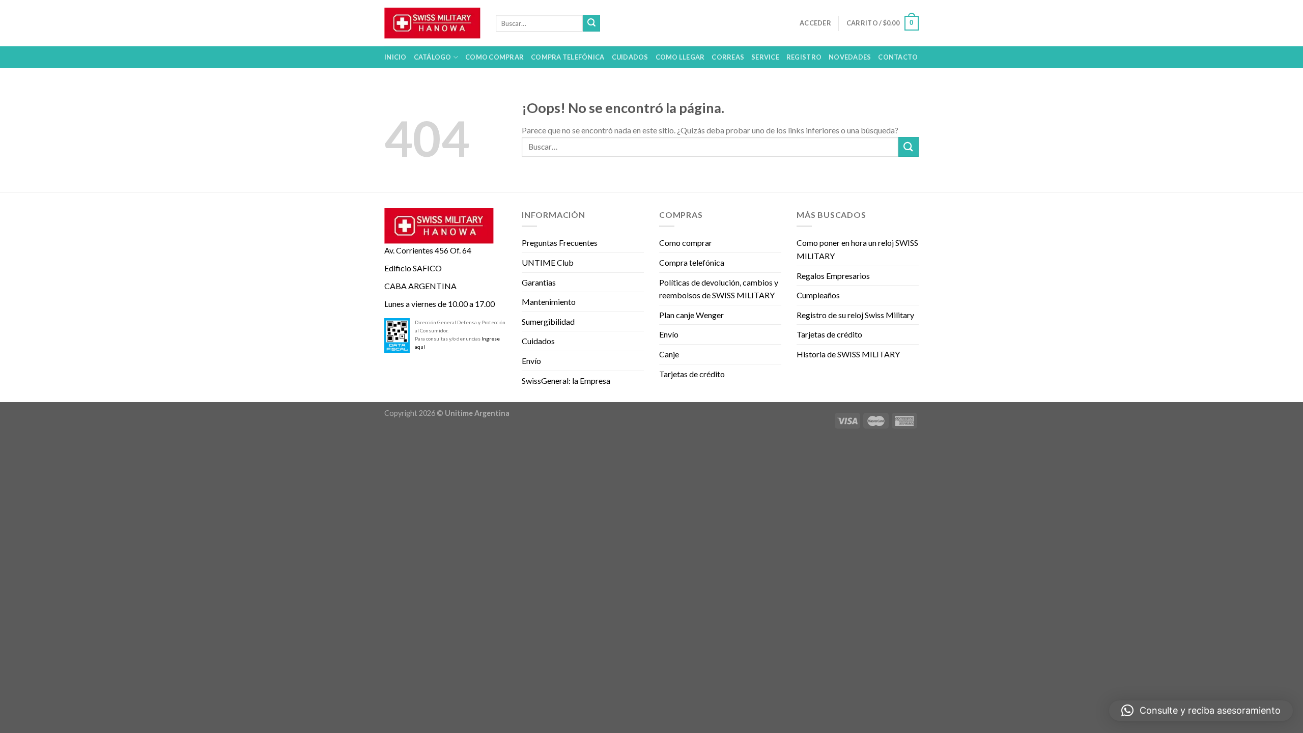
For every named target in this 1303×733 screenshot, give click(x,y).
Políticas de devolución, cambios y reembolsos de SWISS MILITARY (718, 288)
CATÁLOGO (432, 57)
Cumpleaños (818, 295)
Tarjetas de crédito (692, 374)
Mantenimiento (549, 301)
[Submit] (591, 23)
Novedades (850, 57)
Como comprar (685, 242)
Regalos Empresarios (833, 275)
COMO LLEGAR (680, 57)
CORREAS (728, 57)
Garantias (539, 282)
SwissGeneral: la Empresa (566, 380)
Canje (669, 354)
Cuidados (538, 341)
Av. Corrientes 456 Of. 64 (427, 250)
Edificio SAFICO (413, 268)
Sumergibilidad (548, 321)
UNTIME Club (548, 262)
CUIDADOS (630, 57)
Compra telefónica (691, 262)
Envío (531, 360)
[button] (1201, 710)
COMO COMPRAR (494, 57)
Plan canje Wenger (691, 315)
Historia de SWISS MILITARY (848, 354)
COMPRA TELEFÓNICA (567, 57)
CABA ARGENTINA (420, 286)
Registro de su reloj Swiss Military (855, 315)
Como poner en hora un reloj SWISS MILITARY (857, 249)
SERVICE (765, 57)
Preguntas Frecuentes (560, 242)
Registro (804, 57)
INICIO (395, 57)
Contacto (898, 57)
